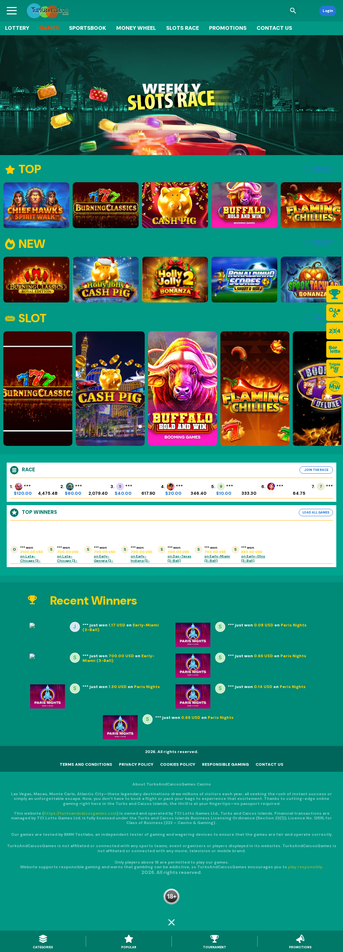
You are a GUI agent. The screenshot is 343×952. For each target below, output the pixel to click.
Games (49, 27)
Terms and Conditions (86, 764)
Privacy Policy (136, 764)
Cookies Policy (177, 764)
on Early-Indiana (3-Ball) (140, 560)
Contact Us (274, 27)
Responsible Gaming (225, 764)
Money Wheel (136, 27)
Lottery (17, 27)
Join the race (316, 470)
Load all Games (315, 513)
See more (321, 169)
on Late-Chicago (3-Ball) (30, 560)
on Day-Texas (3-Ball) (179, 558)
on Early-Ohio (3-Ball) (253, 558)
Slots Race (182, 27)
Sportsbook (87, 27)
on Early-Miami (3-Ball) (217, 558)
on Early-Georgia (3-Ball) (103, 560)
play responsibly (305, 867)
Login (328, 10)
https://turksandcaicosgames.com (80, 813)
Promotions (228, 27)
